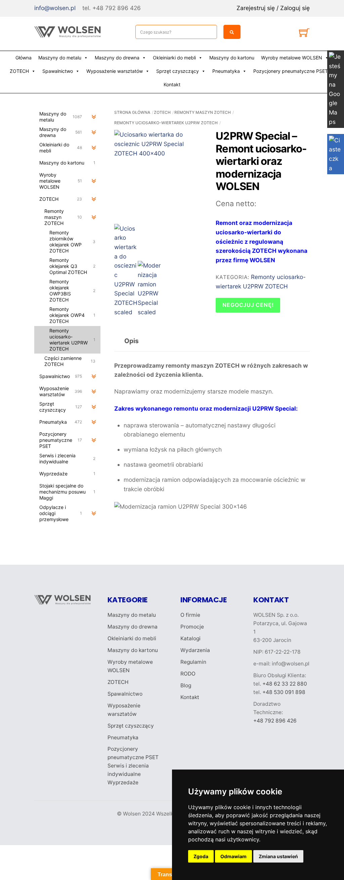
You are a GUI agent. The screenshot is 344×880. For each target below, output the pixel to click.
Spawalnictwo (57, 71)
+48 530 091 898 (283, 692)
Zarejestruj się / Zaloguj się (273, 7)
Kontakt (172, 84)
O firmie (190, 615)
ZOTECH (19, 71)
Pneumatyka (226, 71)
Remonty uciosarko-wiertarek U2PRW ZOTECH (166, 122)
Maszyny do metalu (59, 57)
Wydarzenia (195, 650)
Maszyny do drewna (117, 57)
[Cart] (304, 34)
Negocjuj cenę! (247, 305)
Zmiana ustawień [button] (278, 856)
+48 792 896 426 (275, 720)
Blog (185, 685)
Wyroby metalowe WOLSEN (291, 57)
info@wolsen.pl (55, 7)
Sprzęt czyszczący (177, 71)
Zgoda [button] (201, 856)
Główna (23, 57)
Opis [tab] (131, 341)
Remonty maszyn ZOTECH (202, 112)
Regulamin (193, 662)
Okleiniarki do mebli (174, 57)
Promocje (192, 626)
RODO (188, 673)
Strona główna (132, 112)
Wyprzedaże (123, 782)
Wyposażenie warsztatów (114, 71)
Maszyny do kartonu (231, 57)
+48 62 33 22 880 (284, 684)
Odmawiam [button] (233, 856)
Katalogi (190, 638)
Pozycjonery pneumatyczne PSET (290, 71)
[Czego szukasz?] (232, 32)
